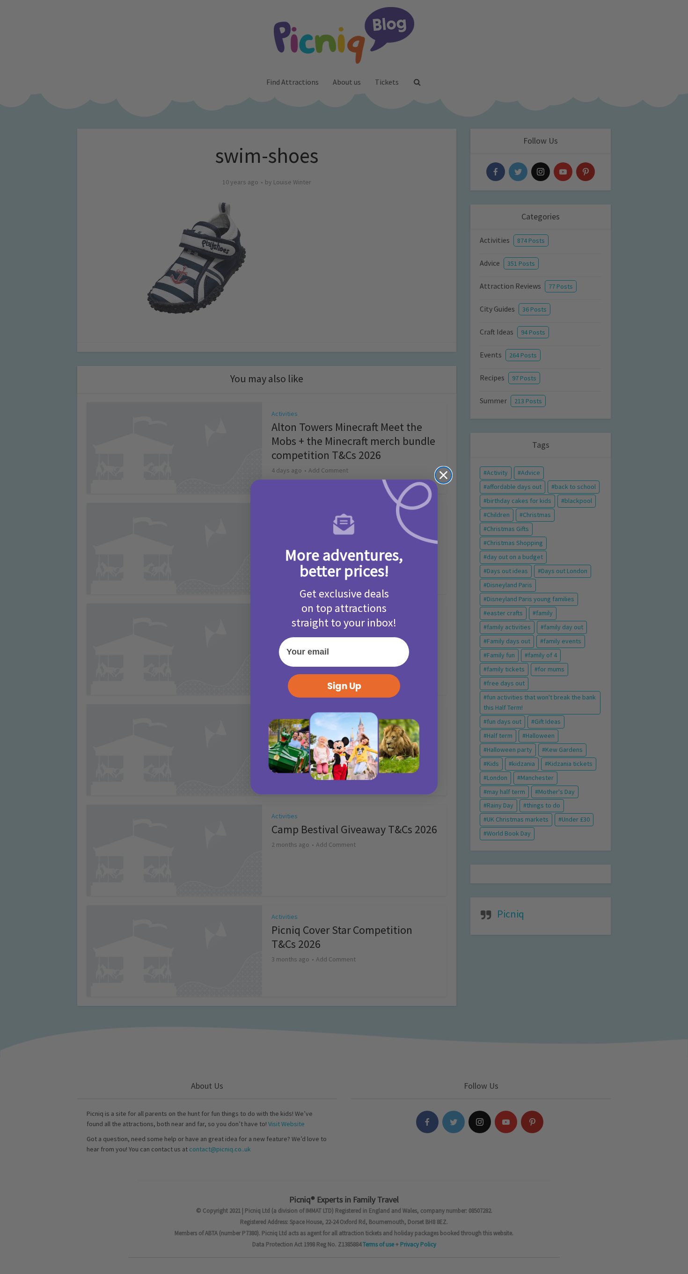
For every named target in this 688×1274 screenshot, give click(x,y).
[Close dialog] (443, 475)
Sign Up (344, 686)
